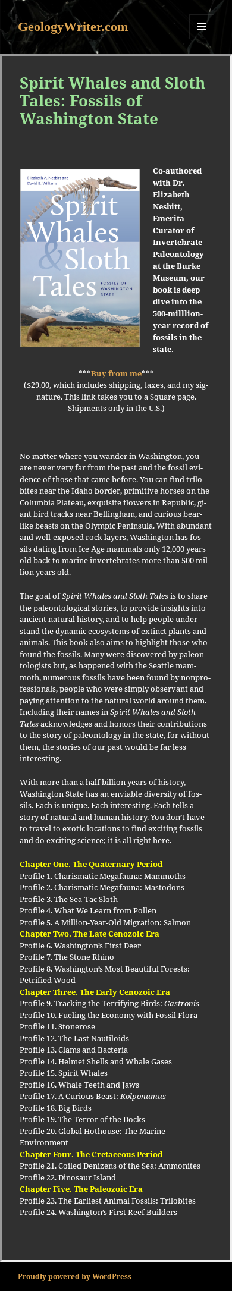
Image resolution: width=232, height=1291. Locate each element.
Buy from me (116, 373)
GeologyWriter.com (73, 26)
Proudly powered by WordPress (74, 1276)
